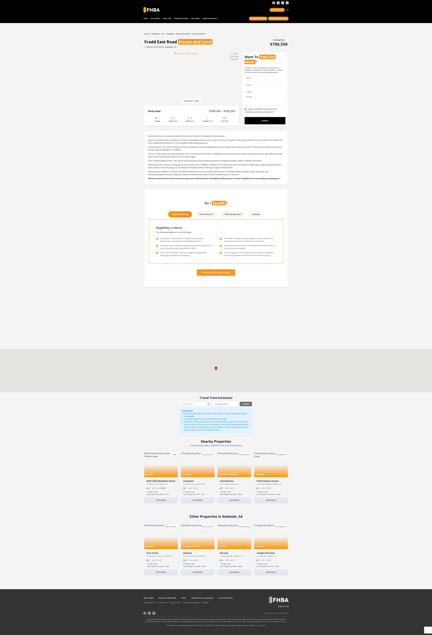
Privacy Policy (175, 602)
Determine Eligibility (258, 18)
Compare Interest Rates (278, 18)
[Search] (288, 10)
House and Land (199, 34)
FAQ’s (183, 598)
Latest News (155, 18)
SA (163, 34)
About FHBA (148, 598)
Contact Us (163, 602)
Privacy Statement (265, 112)
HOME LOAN (167, 18)
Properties (156, 34)
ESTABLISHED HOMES (181, 18)
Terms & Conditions (191, 602)
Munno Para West (183, 34)
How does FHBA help (167, 598)
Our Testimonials (226, 598)
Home (145, 18)
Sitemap (205, 602)
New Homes (195, 18)
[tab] (180, 214)
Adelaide (170, 34)
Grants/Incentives (209, 18)
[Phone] (287, 2)
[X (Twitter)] (278, 2)
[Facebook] (273, 2)
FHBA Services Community (202, 598)
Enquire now (283, 606)
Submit (264, 120)
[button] (216, 369)
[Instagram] (282, 2)
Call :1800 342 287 (277, 10)
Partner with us (149, 602)
